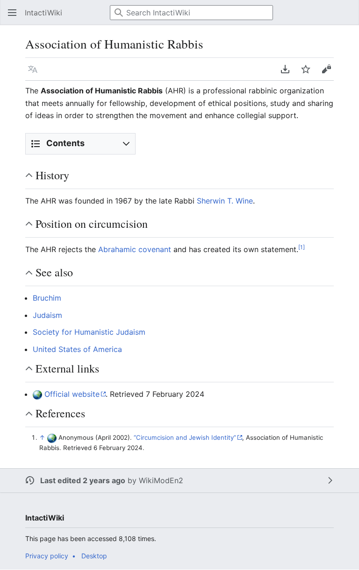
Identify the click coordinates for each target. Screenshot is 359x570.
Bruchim (47, 298)
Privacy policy (46, 556)
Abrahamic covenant (134, 249)
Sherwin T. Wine (225, 200)
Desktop (94, 556)
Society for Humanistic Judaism (89, 332)
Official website (72, 394)
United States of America (77, 349)
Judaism (47, 315)
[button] (9, 12)
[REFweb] (37, 394)
